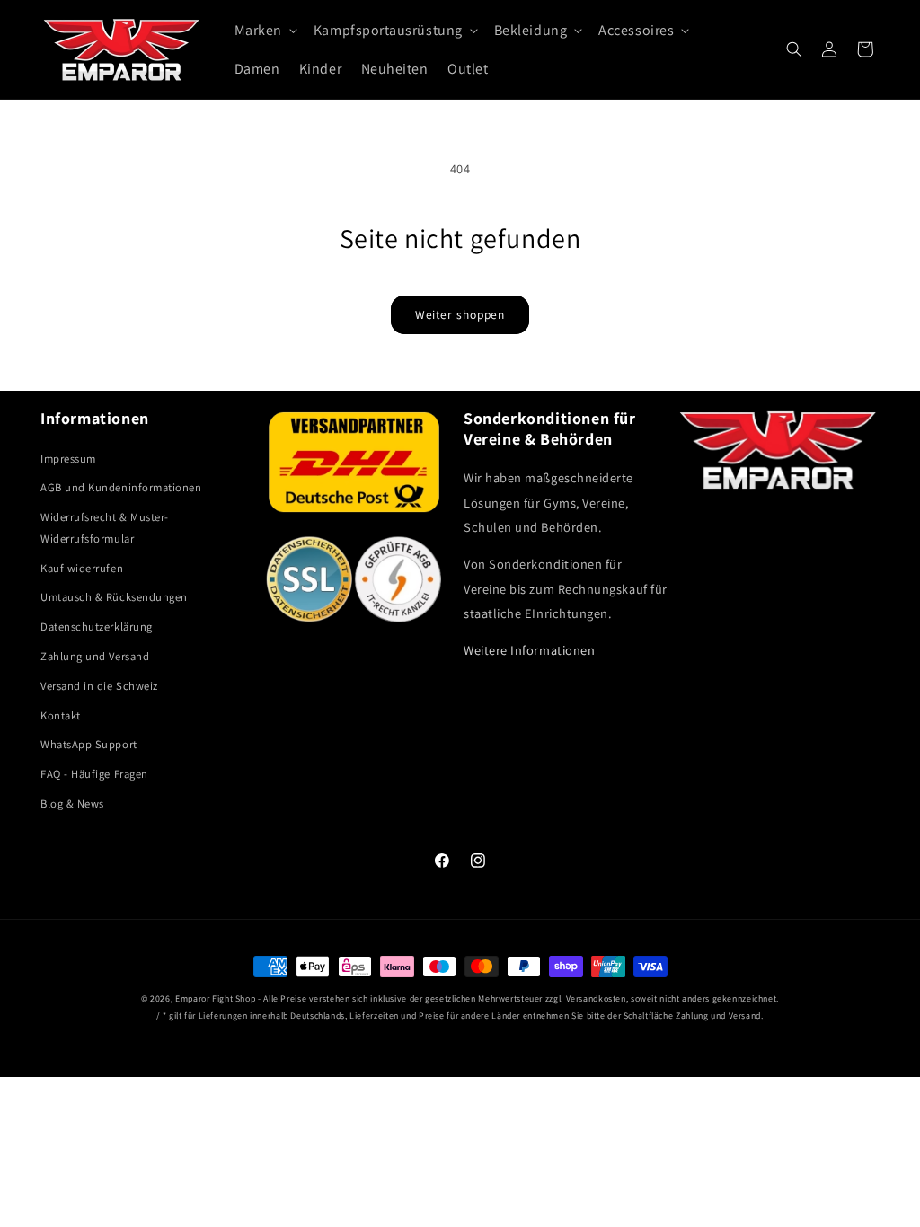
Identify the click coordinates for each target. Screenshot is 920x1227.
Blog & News (72, 803)
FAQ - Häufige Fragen (94, 773)
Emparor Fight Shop (215, 998)
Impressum (68, 458)
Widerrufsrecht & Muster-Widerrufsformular (104, 527)
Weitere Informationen (529, 649)
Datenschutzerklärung (96, 626)
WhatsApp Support (88, 744)
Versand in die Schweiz (99, 685)
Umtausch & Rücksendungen (114, 597)
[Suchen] (794, 49)
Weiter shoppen (460, 314)
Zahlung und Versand (94, 656)
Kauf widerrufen (81, 568)
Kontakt (60, 715)
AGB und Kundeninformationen (121, 487)
